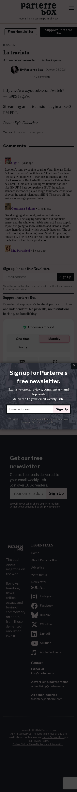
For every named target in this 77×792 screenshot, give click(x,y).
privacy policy (48, 422)
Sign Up (62, 409)
